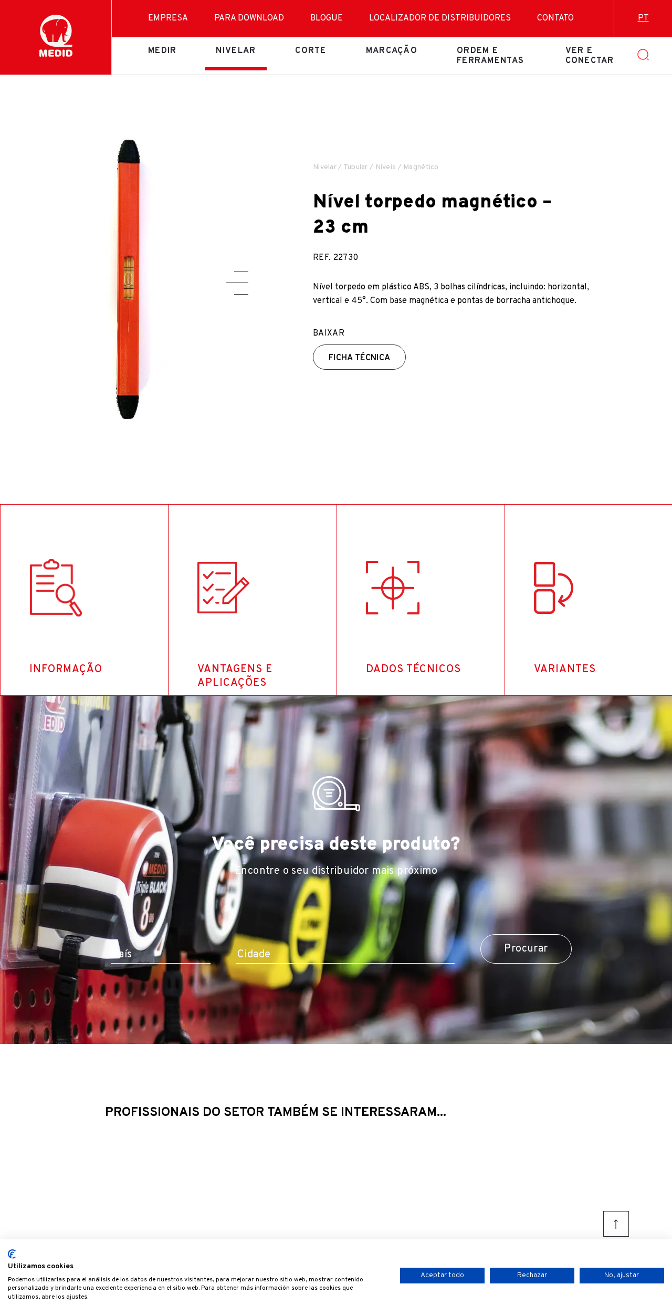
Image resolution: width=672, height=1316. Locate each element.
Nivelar (236, 51)
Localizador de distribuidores (440, 18)
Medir (162, 51)
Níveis (385, 167)
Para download (249, 18)
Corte (310, 51)
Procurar (526, 949)
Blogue (326, 18)
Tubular (355, 167)
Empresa (168, 18)
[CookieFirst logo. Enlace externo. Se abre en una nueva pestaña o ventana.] (12, 1254)
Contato (555, 18)
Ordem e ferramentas (490, 56)
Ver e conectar (589, 56)
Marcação (391, 51)
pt (643, 18)
